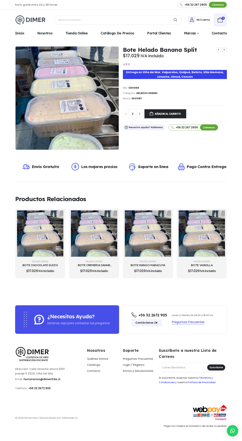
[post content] (40, 233)
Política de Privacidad (201, 382)
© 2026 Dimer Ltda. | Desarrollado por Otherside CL (46, 418)
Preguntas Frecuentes (138, 359)
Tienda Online (76, 33)
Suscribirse (216, 367)
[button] (232, 430)
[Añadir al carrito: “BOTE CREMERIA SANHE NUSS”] (111, 216)
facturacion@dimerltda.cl (41, 379)
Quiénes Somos (97, 359)
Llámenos (218, 4)
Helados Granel (147, 93)
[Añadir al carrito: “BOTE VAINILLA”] (219, 216)
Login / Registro (133, 365)
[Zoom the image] (34, 348)
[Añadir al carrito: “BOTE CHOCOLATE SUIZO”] (57, 216)
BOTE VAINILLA (202, 265)
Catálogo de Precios (117, 33)
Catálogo (93, 365)
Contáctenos (144, 323)
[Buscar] (175, 19)
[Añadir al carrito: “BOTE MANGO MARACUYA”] (165, 216)
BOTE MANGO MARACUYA (148, 265)
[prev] (218, 49)
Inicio (19, 33)
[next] (224, 49)
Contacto (219, 33)
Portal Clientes (159, 33)
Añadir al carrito (168, 114)
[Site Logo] (31, 20)
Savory (137, 98)
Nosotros (44, 33)
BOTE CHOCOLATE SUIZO (40, 265)
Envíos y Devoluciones (138, 371)
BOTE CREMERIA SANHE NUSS (94, 267)
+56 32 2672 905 (39, 388)
